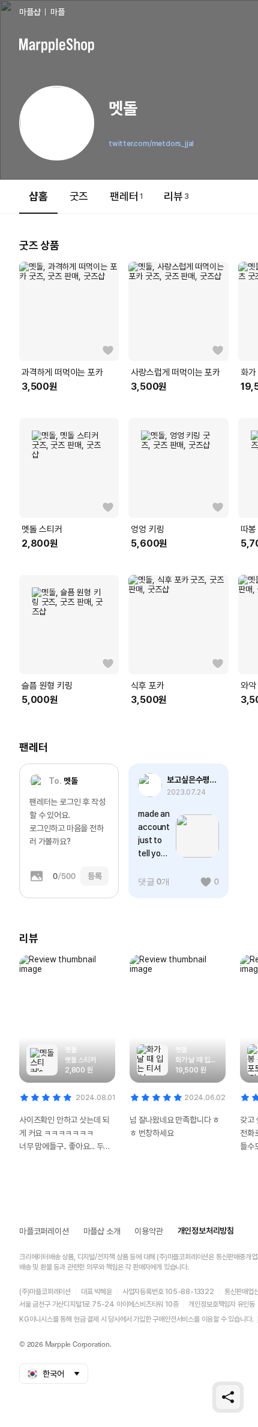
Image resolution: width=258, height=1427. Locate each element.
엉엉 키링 (147, 529)
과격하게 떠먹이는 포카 (62, 372)
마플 (57, 12)
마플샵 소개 (102, 1231)
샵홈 (38, 196)
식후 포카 (147, 685)
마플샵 (29, 12)
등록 (95, 876)
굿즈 (79, 196)
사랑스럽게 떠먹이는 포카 (175, 372)
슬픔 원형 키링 (47, 685)
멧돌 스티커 (42, 529)
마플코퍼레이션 (44, 1231)
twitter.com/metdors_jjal (151, 144)
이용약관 (148, 1231)
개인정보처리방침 (206, 1230)
